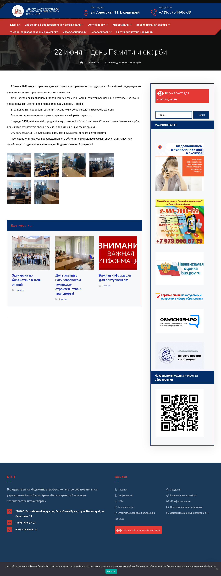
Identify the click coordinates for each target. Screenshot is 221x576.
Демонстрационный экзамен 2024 (189, 512)
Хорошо (111, 571)
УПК (120, 501)
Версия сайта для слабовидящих (141, 530)
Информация (125, 495)
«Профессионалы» (180, 501)
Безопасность (126, 507)
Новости (20, 290)
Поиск (201, 115)
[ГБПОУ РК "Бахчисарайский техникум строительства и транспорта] (81, 62)
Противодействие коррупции (186, 507)
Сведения (175, 489)
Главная (122, 489)
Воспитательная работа (183, 495)
